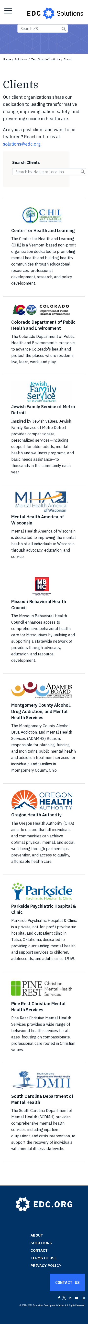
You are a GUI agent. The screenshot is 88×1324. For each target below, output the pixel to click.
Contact (39, 1250)
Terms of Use (44, 1258)
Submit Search (63, 28)
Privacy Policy (46, 1265)
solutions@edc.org (22, 144)
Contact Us (67, 1282)
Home (7, 59)
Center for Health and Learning (43, 230)
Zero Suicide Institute (45, 59)
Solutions (20, 59)
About (68, 59)
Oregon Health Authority (36, 815)
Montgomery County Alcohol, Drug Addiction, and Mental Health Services (41, 711)
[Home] (55, 12)
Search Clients (26, 162)
